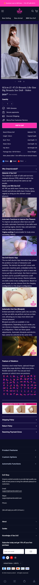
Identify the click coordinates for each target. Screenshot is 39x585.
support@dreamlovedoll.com (12, 491)
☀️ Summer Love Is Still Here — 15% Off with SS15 (19, 3)
